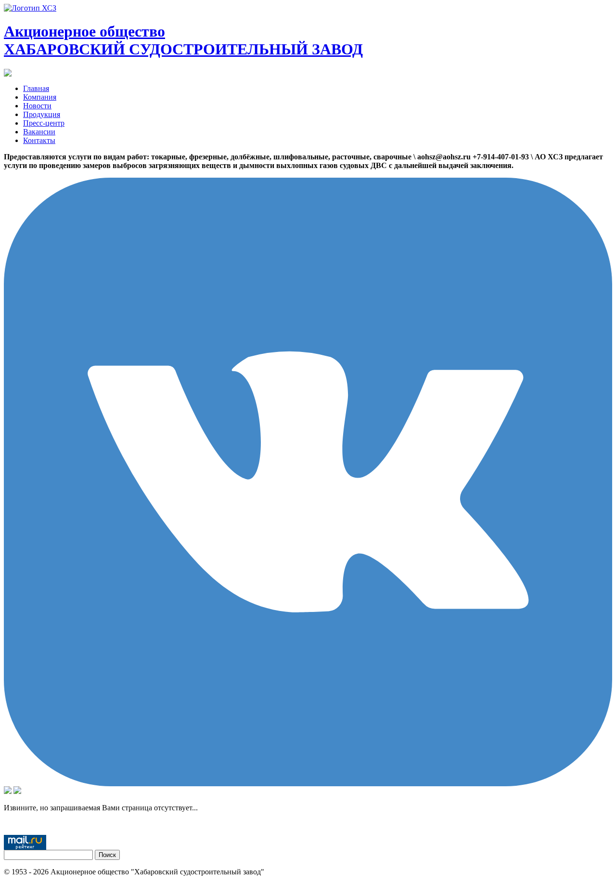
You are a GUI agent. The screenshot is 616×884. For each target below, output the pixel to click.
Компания (39, 97)
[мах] (8, 791)
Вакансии (39, 132)
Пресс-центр (43, 123)
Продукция (41, 114)
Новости (37, 106)
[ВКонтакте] (308, 784)
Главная (36, 88)
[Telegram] (17, 791)
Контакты (39, 140)
